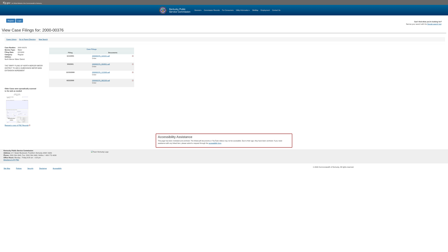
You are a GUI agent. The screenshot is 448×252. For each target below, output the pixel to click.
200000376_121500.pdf (101, 72)
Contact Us (276, 10)
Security (30, 168)
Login (19, 20)
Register (11, 20)
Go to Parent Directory (27, 39)
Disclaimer (43, 168)
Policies (19, 168)
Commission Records (212, 10)
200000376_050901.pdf (101, 64)
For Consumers (228, 10)
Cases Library (11, 39)
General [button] (197, 10)
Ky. (6, 2)
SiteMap (255, 10)
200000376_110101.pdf (101, 56)
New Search (43, 39)
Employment (265, 10)
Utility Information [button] (242, 10)
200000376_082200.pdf (101, 80)
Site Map (7, 168)
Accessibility (57, 168)
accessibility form (215, 143)
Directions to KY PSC (11, 160)
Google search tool (434, 24)
